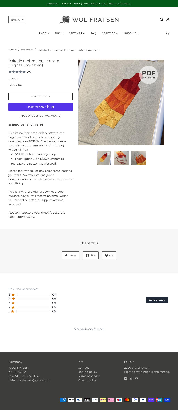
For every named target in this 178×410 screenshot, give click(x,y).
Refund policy (87, 372)
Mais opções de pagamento (40, 115)
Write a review (157, 299)
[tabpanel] (89, 326)
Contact (83, 367)
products (27, 49)
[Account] (168, 19)
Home (12, 49)
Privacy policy (87, 380)
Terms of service (89, 376)
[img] (162, 19)
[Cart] (167, 33)
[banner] (89, 19)
